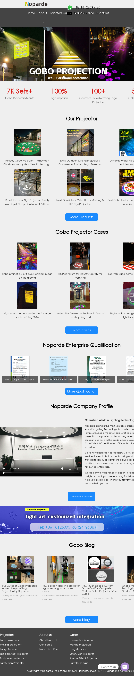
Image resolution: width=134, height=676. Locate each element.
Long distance (8, 649)
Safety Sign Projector (12, 663)
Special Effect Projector (14, 653)
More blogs (82, 620)
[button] (130, 53)
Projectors (55, 13)
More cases (82, 330)
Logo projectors (9, 640)
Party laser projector (12, 658)
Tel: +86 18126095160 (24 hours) (67, 527)
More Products (81, 217)
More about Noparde (81, 496)
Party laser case (79, 663)
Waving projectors (11, 644)
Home (31, 13)
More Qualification (81, 391)
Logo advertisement (81, 640)
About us (43, 17)
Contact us (103, 17)
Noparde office (48, 649)
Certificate (45, 644)
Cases (67, 13)
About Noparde (48, 640)
